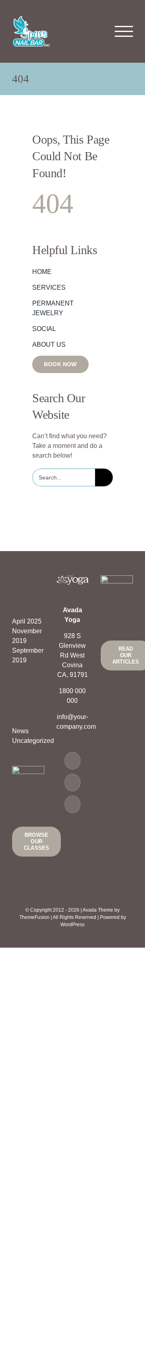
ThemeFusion (34, 917)
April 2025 (26, 621)
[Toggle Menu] (124, 31)
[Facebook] (72, 761)
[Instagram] (72, 804)
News (20, 731)
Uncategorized (28, 740)
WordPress (72, 924)
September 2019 (28, 655)
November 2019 (27, 636)
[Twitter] (72, 782)
